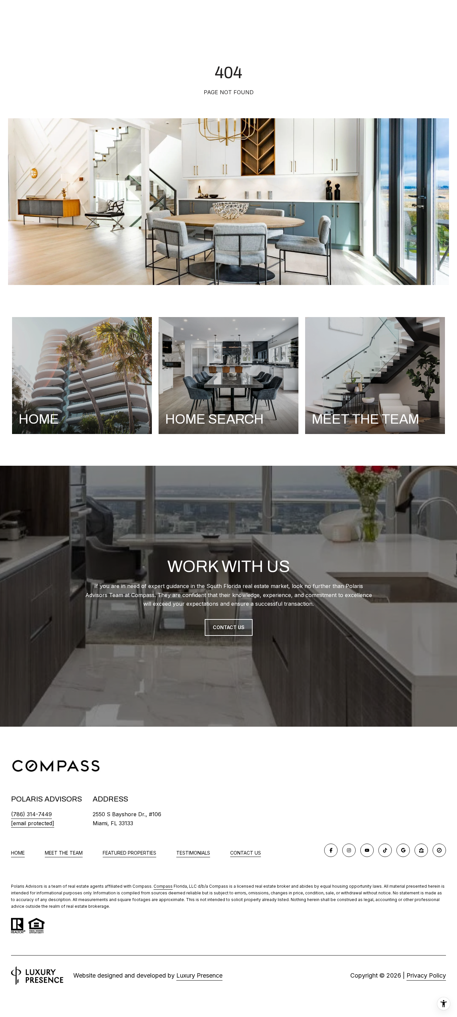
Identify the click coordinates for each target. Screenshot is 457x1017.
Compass (163, 886)
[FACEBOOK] (331, 850)
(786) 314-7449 (31, 814)
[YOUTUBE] (367, 850)
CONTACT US (245, 853)
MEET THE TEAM (64, 853)
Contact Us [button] (229, 627)
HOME (18, 853)
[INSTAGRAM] (349, 850)
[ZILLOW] (421, 850)
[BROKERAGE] (439, 850)
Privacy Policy (426, 975)
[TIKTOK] (385, 850)
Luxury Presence (199, 975)
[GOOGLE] (403, 850)
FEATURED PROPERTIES (129, 853)
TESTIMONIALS (193, 853)
